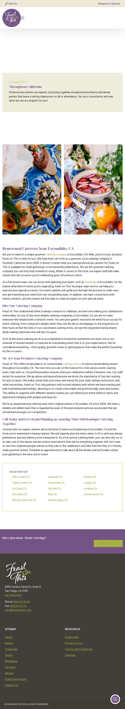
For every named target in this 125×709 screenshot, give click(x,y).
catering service (72, 363)
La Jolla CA (89, 482)
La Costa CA (19, 488)
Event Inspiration (15, 679)
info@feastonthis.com (18, 610)
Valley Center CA (22, 482)
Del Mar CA (54, 488)
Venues (9, 673)
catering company (56, 254)
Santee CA (89, 476)
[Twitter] (55, 619)
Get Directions (13, 595)
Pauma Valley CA (57, 500)
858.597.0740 (22, 601)
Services (10, 667)
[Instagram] (70, 619)
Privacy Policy (74, 643)
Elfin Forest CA (21, 476)
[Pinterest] (62, 619)
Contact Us (11, 685)
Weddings (11, 661)
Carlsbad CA (55, 476)
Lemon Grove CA (93, 494)
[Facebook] (48, 619)
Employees (72, 637)
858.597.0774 (18, 606)
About (9, 637)
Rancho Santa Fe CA (24, 500)
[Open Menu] (22, 18)
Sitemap (70, 655)
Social (9, 655)
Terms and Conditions (78, 649)
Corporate (11, 649)
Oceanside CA (56, 482)
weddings (90, 282)
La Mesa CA (90, 488)
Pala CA (52, 494)
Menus (9, 643)
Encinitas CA (19, 494)
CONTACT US (108, 543)
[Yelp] (77, 619)
